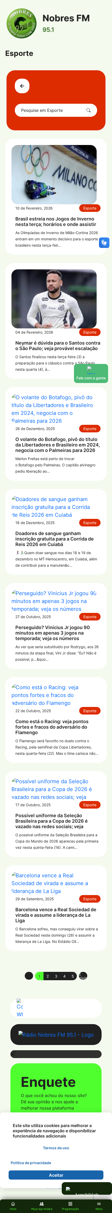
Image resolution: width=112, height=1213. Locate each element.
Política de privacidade (31, 1162)
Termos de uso (56, 1148)
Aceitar (56, 1175)
